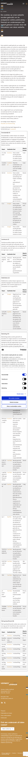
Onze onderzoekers (6, 715)
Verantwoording (5, 754)
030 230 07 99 (4, 696)
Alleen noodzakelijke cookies (14, 406)
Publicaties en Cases (6, 713)
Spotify (9, 311)
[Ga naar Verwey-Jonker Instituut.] (1, 11)
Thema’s (3, 710)
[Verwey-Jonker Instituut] (7, 4)
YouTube (9, 460)
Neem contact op (7, 728)
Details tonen (20, 393)
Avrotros (9, 152)
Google (9, 203)
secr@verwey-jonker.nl (7, 698)
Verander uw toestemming (8, 123)
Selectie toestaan (14, 402)
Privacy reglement (6, 753)
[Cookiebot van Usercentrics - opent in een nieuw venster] (20, 350)
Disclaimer (20, 753)
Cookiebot (13, 129)
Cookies (14, 753)
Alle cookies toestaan (14, 398)
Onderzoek (4, 717)
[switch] (24, 379)
